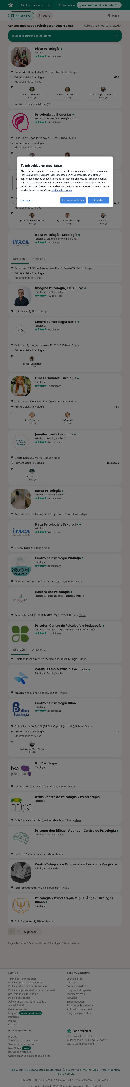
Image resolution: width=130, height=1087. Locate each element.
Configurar (27, 200)
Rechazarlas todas (73, 200)
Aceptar (98, 200)
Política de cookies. (61, 190)
